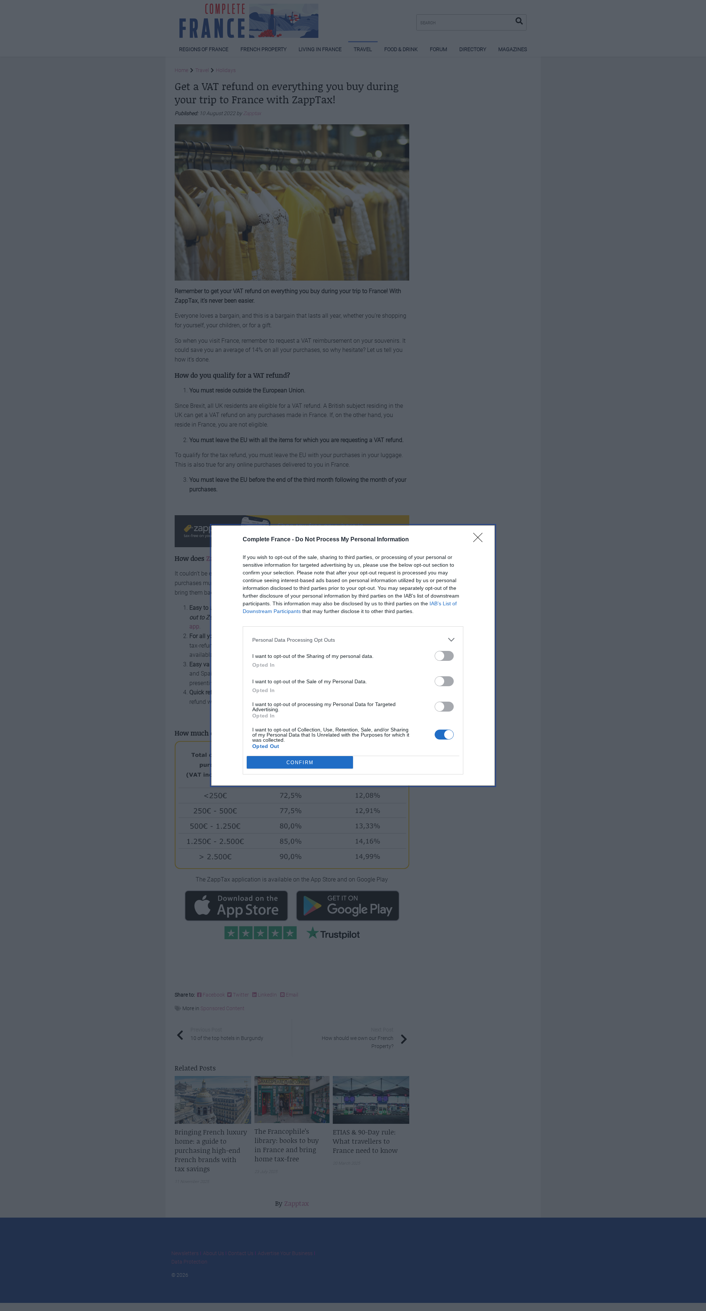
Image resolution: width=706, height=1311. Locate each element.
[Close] (480, 540)
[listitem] (353, 640)
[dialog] (353, 655)
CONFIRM (300, 762)
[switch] (444, 656)
